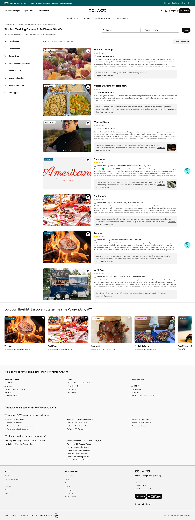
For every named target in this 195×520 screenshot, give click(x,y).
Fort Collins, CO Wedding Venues (79, 444)
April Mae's (8, 383)
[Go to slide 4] (70, 114)
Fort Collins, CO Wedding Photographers (19, 444)
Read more (172, 109)
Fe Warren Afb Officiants (13, 423)
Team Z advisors (70, 497)
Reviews (7, 483)
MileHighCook (10, 392)
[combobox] (161, 30)
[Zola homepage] (97, 10)
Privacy (7, 515)
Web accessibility (46, 515)
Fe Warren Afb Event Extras (14, 419)
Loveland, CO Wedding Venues (78, 447)
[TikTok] (150, 505)
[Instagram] (146, 505)
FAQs (67, 479)
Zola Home (175, 3)
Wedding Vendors (10, 24)
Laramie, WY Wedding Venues (78, 457)
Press (6, 493)
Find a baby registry (142, 489)
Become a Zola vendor (13, 479)
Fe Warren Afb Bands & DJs (77, 423)
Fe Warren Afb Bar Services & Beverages (19, 426)
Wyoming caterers (30, 24)
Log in (137, 482)
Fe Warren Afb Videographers (140, 419)
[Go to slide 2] (66, 114)
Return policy (69, 490)
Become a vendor (121, 18)
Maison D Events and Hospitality (16, 389)
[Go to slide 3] (68, 114)
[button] (138, 30)
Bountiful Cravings (11, 395)
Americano (8, 386)
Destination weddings (102, 18)
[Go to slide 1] (64, 114)
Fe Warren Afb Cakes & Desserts (16, 429)
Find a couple (44, 11)
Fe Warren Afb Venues (138, 426)
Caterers (20, 24)
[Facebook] (136, 505)
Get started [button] (184, 11)
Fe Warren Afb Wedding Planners (79, 426)
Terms (56, 3)
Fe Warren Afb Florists (75, 429)
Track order (69, 483)
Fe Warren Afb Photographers (140, 423)
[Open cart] (166, 10)
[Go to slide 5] (71, 151)
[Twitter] (143, 505)
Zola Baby (167, 3)
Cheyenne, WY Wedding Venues (78, 450)
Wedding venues (73, 18)
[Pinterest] (139, 505)
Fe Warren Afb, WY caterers (46, 24)
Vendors (87, 18)
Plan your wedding (11, 11)
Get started (141, 496)
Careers (7, 490)
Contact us (69, 493)
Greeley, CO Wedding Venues (77, 453)
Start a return (69, 486)
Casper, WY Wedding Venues (77, 460)
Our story (8, 476)
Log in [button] (173, 11)
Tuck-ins (134, 383)
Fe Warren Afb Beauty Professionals (80, 419)
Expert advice (29, 11)
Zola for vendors (185, 3)
